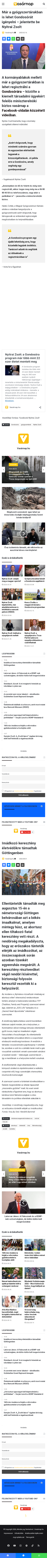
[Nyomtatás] (22, 39)
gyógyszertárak (26, 424)
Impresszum (8, 1533)
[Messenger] (9, 39)
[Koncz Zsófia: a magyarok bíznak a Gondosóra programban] (35, 594)
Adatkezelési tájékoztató (34, 1533)
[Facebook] (4, 39)
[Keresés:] (44, 5)
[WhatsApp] (13, 39)
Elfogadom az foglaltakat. (23, 791)
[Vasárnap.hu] (24, 4)
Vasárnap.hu (9, 33)
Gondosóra (15, 424)
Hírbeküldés (19, 1533)
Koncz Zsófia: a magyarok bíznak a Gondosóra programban (35, 604)
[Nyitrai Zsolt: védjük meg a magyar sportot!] (12, 570)
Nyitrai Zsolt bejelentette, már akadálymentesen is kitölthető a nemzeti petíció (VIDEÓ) (10, 607)
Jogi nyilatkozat (18, 1537)
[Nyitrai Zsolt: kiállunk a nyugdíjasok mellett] (12, 625)
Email (4, 765)
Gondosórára (12, 92)
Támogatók (30, 1537)
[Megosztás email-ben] (18, 39)
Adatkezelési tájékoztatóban (24, 791)
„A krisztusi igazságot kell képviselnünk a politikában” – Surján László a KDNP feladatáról (22, 476)
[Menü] (3, 5)
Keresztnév (5, 782)
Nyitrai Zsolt (37, 424)
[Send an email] (15, 33)
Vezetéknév (5, 774)
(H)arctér (13, 465)
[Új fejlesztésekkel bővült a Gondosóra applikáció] (35, 570)
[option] (23, 469)
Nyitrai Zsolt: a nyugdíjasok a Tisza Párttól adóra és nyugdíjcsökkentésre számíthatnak (33, 638)
